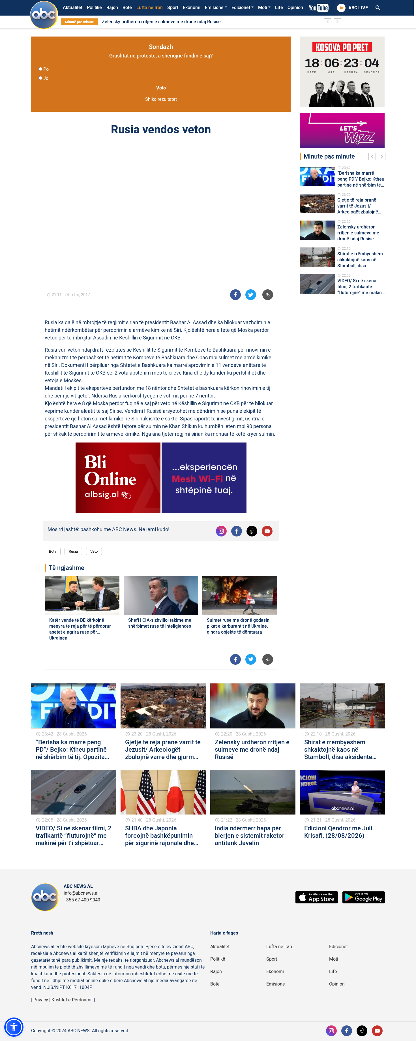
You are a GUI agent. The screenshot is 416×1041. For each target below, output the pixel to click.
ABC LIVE (358, 8)
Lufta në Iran (149, 7)
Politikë (94, 7)
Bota (52, 551)
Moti (262, 7)
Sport (172, 7)
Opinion (295, 7)
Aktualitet (72, 7)
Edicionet (240, 7)
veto (94, 551)
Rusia (73, 551)
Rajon (112, 7)
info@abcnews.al (81, 893)
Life (279, 7)
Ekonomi (191, 7)
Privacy (40, 1000)
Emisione (214, 7)
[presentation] (373, 157)
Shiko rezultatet (161, 99)
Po (46, 69)
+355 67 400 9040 (82, 900)
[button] (14, 1027)
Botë (127, 7)
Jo (45, 78)
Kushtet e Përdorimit (72, 1000)
